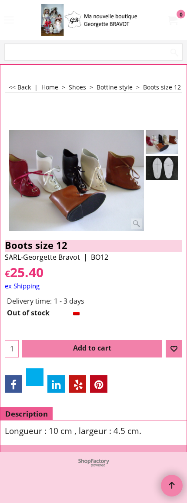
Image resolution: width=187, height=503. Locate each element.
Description (26, 414)
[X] (34, 377)
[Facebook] (13, 384)
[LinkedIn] (56, 384)
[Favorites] (174, 349)
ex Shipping (22, 285)
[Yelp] (77, 384)
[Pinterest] (98, 384)
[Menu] (9, 20)
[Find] (174, 53)
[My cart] (172, 20)
